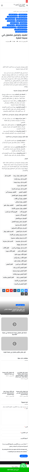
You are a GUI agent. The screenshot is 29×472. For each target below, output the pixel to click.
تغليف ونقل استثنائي (20, 202)
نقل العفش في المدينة (20, 284)
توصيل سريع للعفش (21, 218)
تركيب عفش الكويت (13, 14)
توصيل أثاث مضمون (21, 215)
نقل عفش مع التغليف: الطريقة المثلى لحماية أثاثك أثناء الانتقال (14, 310)
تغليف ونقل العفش (21, 205)
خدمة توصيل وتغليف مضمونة (18, 238)
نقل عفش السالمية (11, 21)
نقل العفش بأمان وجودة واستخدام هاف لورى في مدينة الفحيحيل (22, 393)
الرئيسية (24, 11)
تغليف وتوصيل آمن (10, 192)
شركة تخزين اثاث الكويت (12, 16)
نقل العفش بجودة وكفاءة (19, 274)
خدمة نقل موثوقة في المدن (19, 248)
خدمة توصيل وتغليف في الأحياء (18, 234)
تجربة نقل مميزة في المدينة (19, 189)
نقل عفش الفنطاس (14, 23)
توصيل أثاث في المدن (10, 211)
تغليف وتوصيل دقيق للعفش (19, 195)
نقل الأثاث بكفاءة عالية (20, 261)
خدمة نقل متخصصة (21, 241)
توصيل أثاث (23, 211)
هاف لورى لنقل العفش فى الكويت (9, 27)
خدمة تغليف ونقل (8, 231)
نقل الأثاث (5, 248)
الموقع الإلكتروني (24, 438)
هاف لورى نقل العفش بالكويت (21, 29)
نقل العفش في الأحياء (20, 280)
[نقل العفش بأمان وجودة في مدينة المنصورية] (7, 366)
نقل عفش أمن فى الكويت (22, 21)
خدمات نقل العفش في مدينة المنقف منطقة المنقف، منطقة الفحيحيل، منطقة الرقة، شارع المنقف (21, 375)
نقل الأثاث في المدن (21, 264)
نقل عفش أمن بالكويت (10, 18)
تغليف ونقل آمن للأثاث (20, 198)
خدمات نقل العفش (21, 231)
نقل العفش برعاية (21, 277)
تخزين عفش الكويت (17, 11)
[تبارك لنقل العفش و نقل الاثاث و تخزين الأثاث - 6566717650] (19, 5)
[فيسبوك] (26, 290)
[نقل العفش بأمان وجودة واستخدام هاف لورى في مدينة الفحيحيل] (21, 385)
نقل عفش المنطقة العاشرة (21, 25)
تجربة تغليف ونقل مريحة (19, 175)
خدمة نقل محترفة (7, 241)
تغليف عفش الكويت (23, 16)
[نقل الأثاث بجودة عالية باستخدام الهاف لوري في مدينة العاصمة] (7, 385)
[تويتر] (22, 290)
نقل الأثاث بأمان (22, 251)
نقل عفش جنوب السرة (22, 27)
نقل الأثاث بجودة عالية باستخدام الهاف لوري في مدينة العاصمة (8, 393)
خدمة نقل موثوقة (21, 244)
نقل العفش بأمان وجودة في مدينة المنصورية (8, 373)
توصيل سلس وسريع (21, 225)
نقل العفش (9, 264)
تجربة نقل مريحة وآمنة (20, 179)
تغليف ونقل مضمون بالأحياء (19, 208)
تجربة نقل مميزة (21, 185)
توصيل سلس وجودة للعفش (19, 221)
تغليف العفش (22, 192)
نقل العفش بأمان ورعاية (19, 267)
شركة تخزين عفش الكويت (21, 18)
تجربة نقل (7, 175)
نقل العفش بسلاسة (8, 277)
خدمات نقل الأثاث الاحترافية (19, 228)
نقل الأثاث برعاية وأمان (20, 257)
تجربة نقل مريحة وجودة (20, 182)
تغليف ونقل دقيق (8, 205)
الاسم (26, 426)
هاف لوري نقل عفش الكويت (21, 31)
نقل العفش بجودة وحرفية (19, 271)
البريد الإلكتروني (24, 432)
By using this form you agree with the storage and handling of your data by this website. (14, 450)
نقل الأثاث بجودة (10, 251)
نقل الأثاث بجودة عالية (20, 254)
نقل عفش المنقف (11, 25)
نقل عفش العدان (23, 23)
